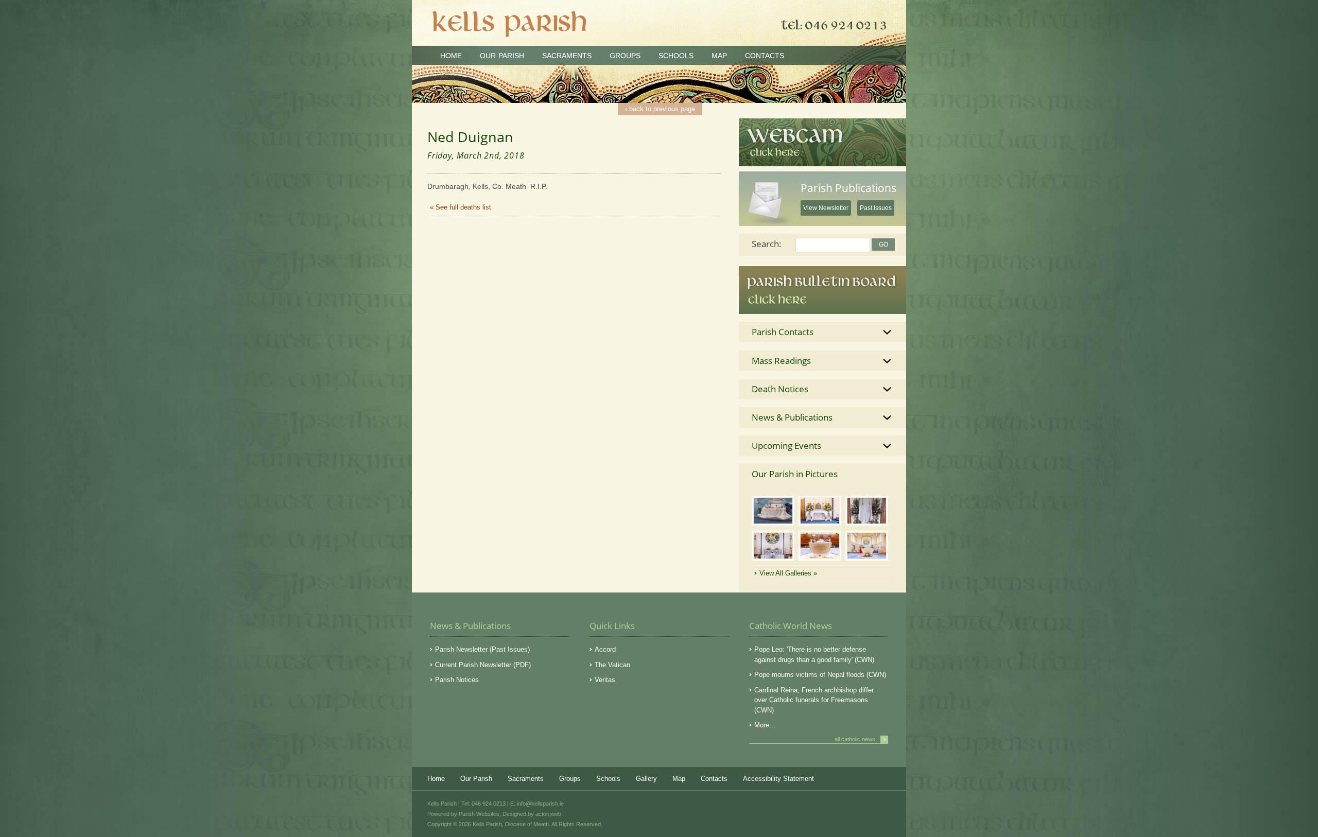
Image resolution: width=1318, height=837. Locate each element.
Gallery (646, 778)
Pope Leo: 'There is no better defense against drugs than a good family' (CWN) (814, 655)
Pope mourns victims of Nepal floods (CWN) (820, 674)
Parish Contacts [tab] (782, 332)
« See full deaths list (460, 207)
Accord (605, 649)
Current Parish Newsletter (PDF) (483, 665)
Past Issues (876, 208)
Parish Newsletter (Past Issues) (482, 649)
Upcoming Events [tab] (786, 445)
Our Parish (502, 55)
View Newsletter (825, 208)
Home (451, 55)
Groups (625, 55)
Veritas (605, 680)
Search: (767, 244)
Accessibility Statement (778, 778)
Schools (675, 55)
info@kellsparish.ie (540, 803)
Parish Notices (457, 680)
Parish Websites (479, 814)
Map (719, 55)
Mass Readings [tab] (781, 361)
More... (764, 725)
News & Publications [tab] (792, 417)
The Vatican (612, 665)
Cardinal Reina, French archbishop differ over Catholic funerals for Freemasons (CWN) (814, 700)
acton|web (548, 814)
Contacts (764, 55)
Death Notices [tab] (780, 389)
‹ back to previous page (660, 109)
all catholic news (860, 739)
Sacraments (567, 55)
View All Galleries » (788, 573)
